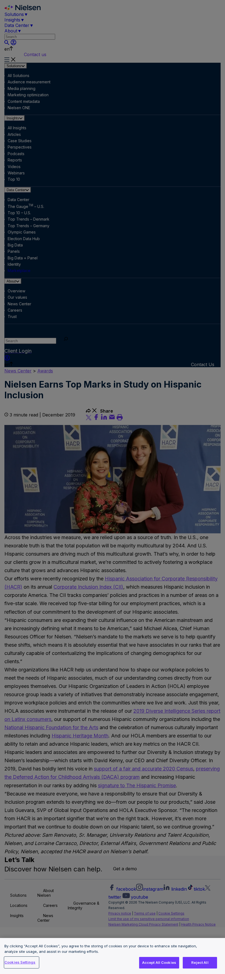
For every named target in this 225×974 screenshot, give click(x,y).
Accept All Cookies (159, 962)
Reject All (199, 962)
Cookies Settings (19, 962)
